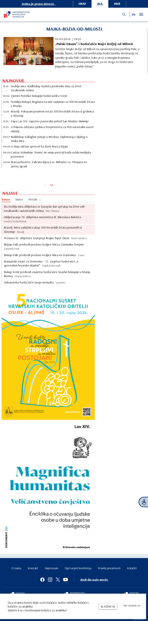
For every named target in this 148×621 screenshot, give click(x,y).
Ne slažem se (132, 605)
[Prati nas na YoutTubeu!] (65, 579)
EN (133, 14)
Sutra (19, 199)
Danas (6, 199)
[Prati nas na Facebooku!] (42, 579)
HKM (82, 3)
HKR (117, 3)
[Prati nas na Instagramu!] (50, 579)
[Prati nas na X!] (58, 579)
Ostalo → (34, 199)
